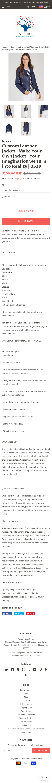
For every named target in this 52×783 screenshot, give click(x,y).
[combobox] (44, 6)
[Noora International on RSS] (26, 676)
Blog (26, 697)
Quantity (6, 196)
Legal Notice (26, 732)
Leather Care (26, 725)
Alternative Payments (26, 715)
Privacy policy (26, 704)
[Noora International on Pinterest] (18, 670)
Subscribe (41, 750)
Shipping (17, 178)
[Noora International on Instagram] (23, 670)
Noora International (34, 758)
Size (4, 185)
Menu (7, 7)
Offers (26, 693)
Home (4, 47)
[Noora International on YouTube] (34, 670)
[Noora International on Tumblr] (29, 670)
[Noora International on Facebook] (12, 670)
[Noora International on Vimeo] (40, 670)
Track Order (26, 711)
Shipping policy (26, 708)
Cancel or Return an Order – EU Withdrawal (26, 729)
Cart (32, 7)
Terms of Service (26, 718)
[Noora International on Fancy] (46, 670)
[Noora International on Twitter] (6, 670)
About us (26, 700)
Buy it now (26, 221)
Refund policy (26, 722)
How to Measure (26, 690)
